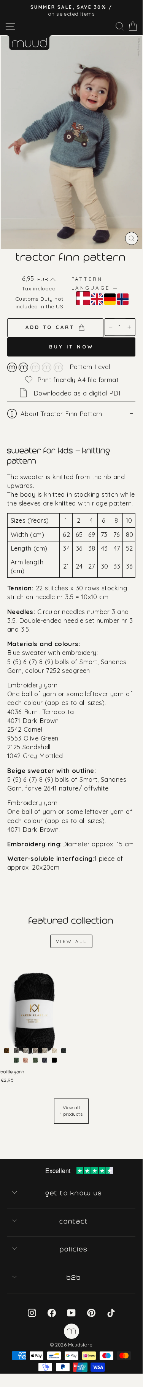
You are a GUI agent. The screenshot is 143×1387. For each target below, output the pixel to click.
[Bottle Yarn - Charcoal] (16, 1050)
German (110, 299)
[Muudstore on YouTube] (71, 1312)
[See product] (35, 1013)
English (97, 299)
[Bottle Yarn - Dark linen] (35, 1050)
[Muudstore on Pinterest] (91, 1312)
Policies (74, 1249)
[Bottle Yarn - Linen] (45, 1050)
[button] (46, 279)
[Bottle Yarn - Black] (54, 1060)
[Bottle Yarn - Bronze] (7, 1050)
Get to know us (74, 1193)
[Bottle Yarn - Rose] (26, 1060)
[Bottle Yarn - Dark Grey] (26, 1050)
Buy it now (71, 347)
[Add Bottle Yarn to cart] (7, 966)
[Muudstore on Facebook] (52, 1312)
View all (71, 941)
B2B (74, 1278)
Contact (74, 1221)
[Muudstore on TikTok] (111, 1312)
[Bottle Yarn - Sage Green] (35, 1060)
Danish (83, 298)
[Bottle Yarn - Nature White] (54, 1050)
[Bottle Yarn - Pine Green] (16, 1060)
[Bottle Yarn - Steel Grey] (45, 1060)
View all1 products (71, 1111)
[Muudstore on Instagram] (32, 1312)
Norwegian (123, 299)
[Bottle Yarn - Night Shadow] (64, 1050)
